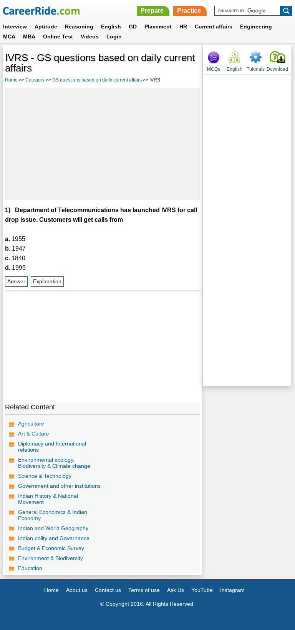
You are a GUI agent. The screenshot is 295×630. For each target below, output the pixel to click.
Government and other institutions (59, 486)
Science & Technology (44, 476)
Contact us (108, 590)
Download (277, 69)
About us (77, 590)
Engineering (256, 26)
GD (133, 26)
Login (114, 36)
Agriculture (31, 424)
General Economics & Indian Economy (52, 515)
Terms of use (144, 590)
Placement (158, 26)
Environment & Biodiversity (50, 558)
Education (30, 568)
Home (11, 80)
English (111, 26)
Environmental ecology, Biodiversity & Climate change (54, 463)
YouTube (202, 590)
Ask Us (175, 590)
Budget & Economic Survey (51, 548)
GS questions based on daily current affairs (97, 80)
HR (183, 26)
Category (35, 80)
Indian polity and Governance (53, 538)
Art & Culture (33, 434)
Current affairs (213, 26)
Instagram (232, 590)
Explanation (47, 281)
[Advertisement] (102, 144)
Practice (189, 10)
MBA (29, 36)
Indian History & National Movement (48, 499)
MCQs (213, 69)
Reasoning (79, 26)
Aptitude (46, 26)
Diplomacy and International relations (52, 447)
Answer (16, 281)
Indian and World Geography (53, 528)
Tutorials (256, 69)
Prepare (152, 10)
